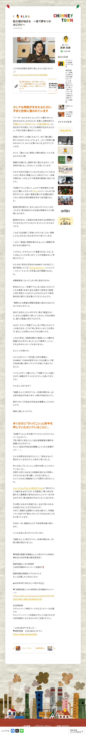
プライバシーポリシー (44, 726)
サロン (35, 191)
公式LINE (67, 51)
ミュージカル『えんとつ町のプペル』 (28, 488)
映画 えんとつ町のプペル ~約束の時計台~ (32, 124)
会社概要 (27, 726)
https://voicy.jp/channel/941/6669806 (30, 75)
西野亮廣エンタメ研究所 (75, 731)
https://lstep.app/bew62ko (25, 634)
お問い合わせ (62, 726)
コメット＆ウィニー (37, 268)
